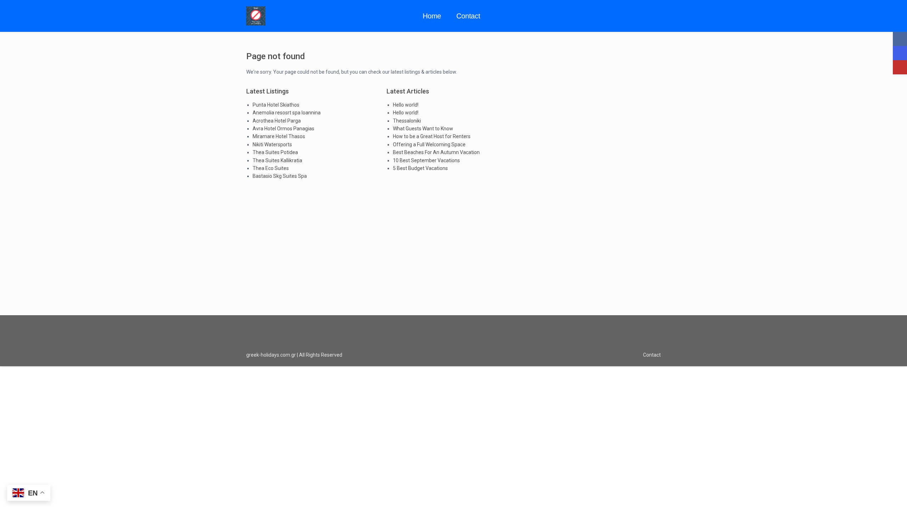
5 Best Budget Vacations (420, 168)
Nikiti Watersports (272, 144)
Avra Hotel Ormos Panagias (283, 128)
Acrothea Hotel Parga (277, 121)
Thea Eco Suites (271, 168)
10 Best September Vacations (426, 160)
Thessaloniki (407, 121)
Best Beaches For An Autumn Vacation (436, 152)
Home (432, 16)
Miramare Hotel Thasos (279, 136)
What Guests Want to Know (423, 128)
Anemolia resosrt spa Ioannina (287, 112)
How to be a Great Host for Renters (432, 136)
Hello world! (405, 105)
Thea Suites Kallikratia (277, 160)
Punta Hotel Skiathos (276, 105)
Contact (468, 16)
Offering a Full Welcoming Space (429, 144)
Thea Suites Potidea (275, 152)
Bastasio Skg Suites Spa (280, 176)
